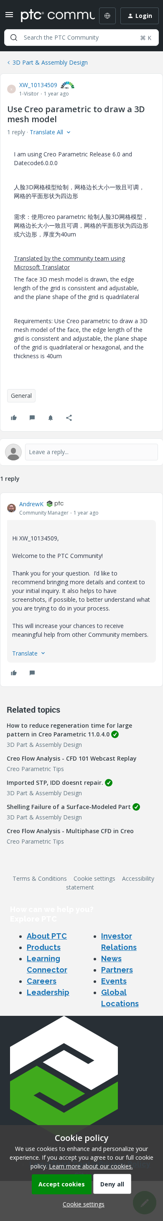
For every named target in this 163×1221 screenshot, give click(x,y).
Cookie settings (94, 878)
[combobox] (81, 37)
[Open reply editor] (81, 452)
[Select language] (107, 16)
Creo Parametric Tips (35, 769)
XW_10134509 (38, 85)
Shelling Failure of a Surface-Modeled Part (69, 807)
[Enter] (13, 37)
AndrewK (31, 504)
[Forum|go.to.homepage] (52, 16)
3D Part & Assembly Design (50, 62)
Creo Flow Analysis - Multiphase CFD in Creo (70, 831)
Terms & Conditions (40, 878)
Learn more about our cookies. (91, 1166)
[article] (81, 590)
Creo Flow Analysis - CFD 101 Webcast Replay (72, 758)
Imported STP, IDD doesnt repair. (55, 782)
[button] (9, 17)
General (21, 395)
